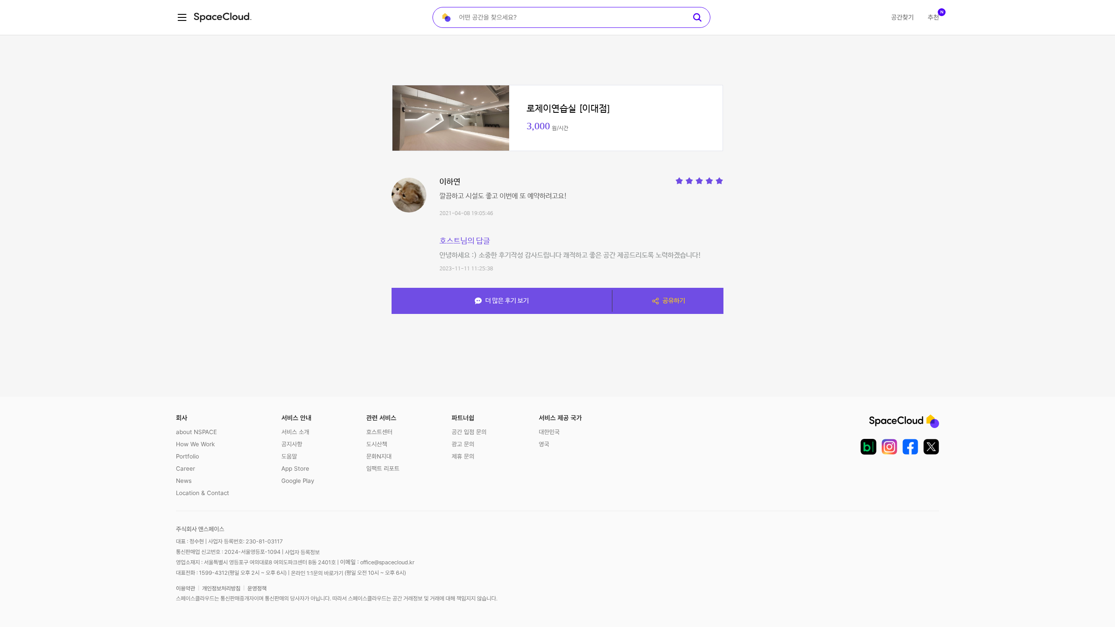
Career (185, 468)
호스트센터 (379, 431)
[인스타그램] (889, 447)
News (184, 480)
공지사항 (291, 444)
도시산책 (376, 444)
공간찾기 (902, 17)
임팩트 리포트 (382, 468)
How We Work (195, 444)
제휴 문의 (463, 456)
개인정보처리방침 (221, 588)
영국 (544, 444)
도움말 (289, 456)
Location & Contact (202, 492)
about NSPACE (196, 431)
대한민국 (549, 431)
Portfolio (187, 456)
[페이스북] (910, 447)
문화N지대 (379, 456)
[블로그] (868, 447)
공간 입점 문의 (469, 431)
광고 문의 (463, 444)
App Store (295, 468)
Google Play (297, 480)
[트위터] (931, 447)
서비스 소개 (295, 431)
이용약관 (185, 588)
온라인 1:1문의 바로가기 (317, 573)
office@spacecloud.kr (387, 562)
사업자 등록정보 (302, 552)
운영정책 (257, 588)
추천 (933, 17)
